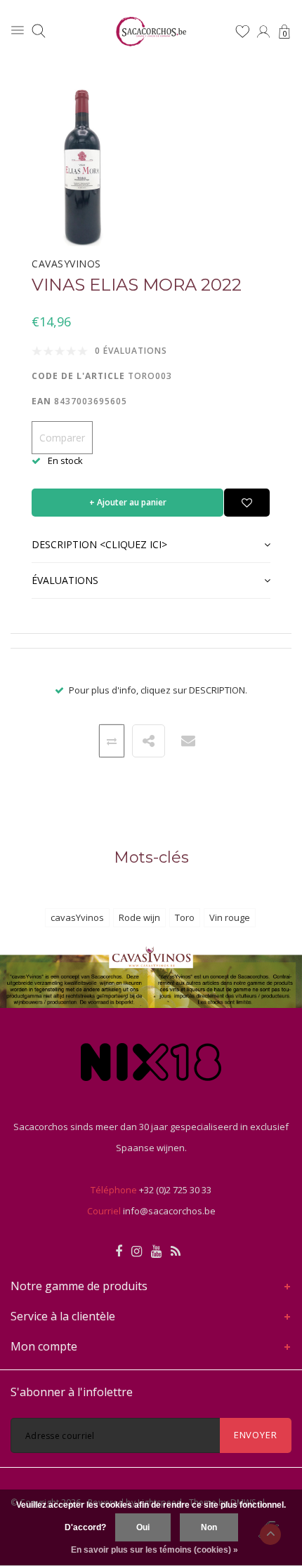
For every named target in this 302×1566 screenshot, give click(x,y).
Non (209, 1527)
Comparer (62, 437)
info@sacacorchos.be (169, 1211)
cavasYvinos (77, 917)
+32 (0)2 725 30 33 (175, 1189)
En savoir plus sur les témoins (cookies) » (154, 1550)
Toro (185, 917)
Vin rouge (229, 917)
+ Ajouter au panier (127, 502)
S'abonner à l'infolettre (72, 1392)
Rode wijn (139, 917)
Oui (143, 1527)
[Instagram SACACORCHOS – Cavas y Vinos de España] (136, 1251)
